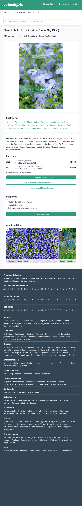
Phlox (72, 350)
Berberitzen (8, 334)
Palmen (61, 382)
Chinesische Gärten (25, 421)
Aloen (13, 392)
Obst (23, 403)
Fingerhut (49, 347)
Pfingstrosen (62, 350)
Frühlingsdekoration (35, 411)
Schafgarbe (34, 352)
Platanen (66, 323)
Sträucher (70, 278)
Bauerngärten (9, 421)
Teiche (54, 440)
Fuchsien (39, 334)
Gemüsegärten (41, 421)
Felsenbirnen (55, 321)
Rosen (54, 336)
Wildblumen (67, 450)
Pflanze (28, 128)
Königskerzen (33, 350)
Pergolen (25, 440)
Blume (29, 122)
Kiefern (36, 323)
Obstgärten (64, 424)
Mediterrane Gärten (37, 424)
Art (7, 122)
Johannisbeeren (10, 336)
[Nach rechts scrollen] (71, 245)
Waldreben (27, 374)
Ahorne (7, 321)
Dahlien (30, 347)
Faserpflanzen (24, 400)
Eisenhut (39, 347)
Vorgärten (67, 427)
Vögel (50, 450)
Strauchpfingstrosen (12, 339)
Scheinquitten (64, 336)
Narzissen (54, 363)
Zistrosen (26, 339)
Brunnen (7, 437)
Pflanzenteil (37, 128)
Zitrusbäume (16, 326)
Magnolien (44, 323)
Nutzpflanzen (50, 278)
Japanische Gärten (67, 421)
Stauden (61, 278)
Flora (24, 125)
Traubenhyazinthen (12, 366)
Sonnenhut (35, 355)
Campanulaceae (53, 122)
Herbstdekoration (11, 413)
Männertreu (18, 128)
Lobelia (42, 125)
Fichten (66, 321)
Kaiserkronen (19, 363)
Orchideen (51, 382)
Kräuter (7, 403)
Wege (6, 442)
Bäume (6, 278)
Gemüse (35, 400)
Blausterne (8, 363)
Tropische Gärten (54, 427)
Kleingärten (8, 424)
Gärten (25, 278)
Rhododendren (44, 336)
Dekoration (16, 278)
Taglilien (72, 355)
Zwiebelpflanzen (28, 281)
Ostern (23, 413)
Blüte (43, 122)
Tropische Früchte (58, 384)
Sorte (65, 128)
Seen (44, 450)
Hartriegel (16, 323)
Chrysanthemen (19, 347)
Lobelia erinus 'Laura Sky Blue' (58, 125)
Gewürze (53, 400)
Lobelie (9, 128)
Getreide (44, 400)
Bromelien (30, 382)
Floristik (21, 411)
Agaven (7, 392)
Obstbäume (56, 323)
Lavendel (45, 350)
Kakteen (21, 392)
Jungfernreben (15, 374)
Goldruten (8, 350)
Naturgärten (52, 424)
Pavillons (15, 440)
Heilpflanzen (64, 400)
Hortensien (65, 334)
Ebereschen (24, 321)
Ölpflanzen (31, 403)
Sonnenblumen (10, 355)
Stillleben (50, 413)
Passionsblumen (10, 384)
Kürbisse (15, 403)
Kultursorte (32, 125)
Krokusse (31, 363)
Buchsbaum (20, 334)
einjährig (64, 122)
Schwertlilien (62, 352)
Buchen (14, 321)
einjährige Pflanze (13, 125)
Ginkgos (7, 323)
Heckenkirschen (52, 334)
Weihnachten (60, 413)
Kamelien (22, 336)
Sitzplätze (34, 440)
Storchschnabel (60, 355)
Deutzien (30, 334)
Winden (37, 374)
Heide (23, 350)
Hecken (56, 437)
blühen (36, 122)
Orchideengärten (11, 427)
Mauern (7, 440)
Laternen (65, 437)
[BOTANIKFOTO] (13, 5)
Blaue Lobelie (20, 122)
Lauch (39, 363)
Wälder (57, 450)
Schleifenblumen (48, 352)
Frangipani (41, 382)
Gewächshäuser (45, 437)
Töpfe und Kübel (65, 440)
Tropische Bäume (26, 384)
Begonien (7, 382)
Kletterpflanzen (36, 278)
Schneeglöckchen (67, 363)
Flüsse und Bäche (11, 450)
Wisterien (46, 374)
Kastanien (27, 323)
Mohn (53, 350)
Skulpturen (45, 440)
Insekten (23, 450)
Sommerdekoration (36, 413)
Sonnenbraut (23, 355)
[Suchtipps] (78, 21)
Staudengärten (38, 427)
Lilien (46, 363)
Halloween (64, 411)
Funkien (71, 347)
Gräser (17, 350)
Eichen (34, 321)
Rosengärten (25, 427)
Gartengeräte (30, 437)
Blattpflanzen (18, 382)
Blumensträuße (10, 411)
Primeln (7, 352)
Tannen (7, 326)
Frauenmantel (60, 347)
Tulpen (24, 366)
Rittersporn (16, 352)
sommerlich (56, 128)
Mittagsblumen (33, 392)
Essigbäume (43, 321)
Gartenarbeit (18, 437)
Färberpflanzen (10, 400)
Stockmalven (47, 355)
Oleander (32, 336)
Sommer (46, 128)
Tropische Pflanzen (11, 281)
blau (12, 122)
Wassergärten (9, 429)
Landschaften (34, 450)
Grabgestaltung (52, 411)
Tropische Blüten (42, 384)
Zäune (12, 442)
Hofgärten (53, 421)
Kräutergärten (21, 424)
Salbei (25, 352)
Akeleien (7, 347)
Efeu (5, 374)
